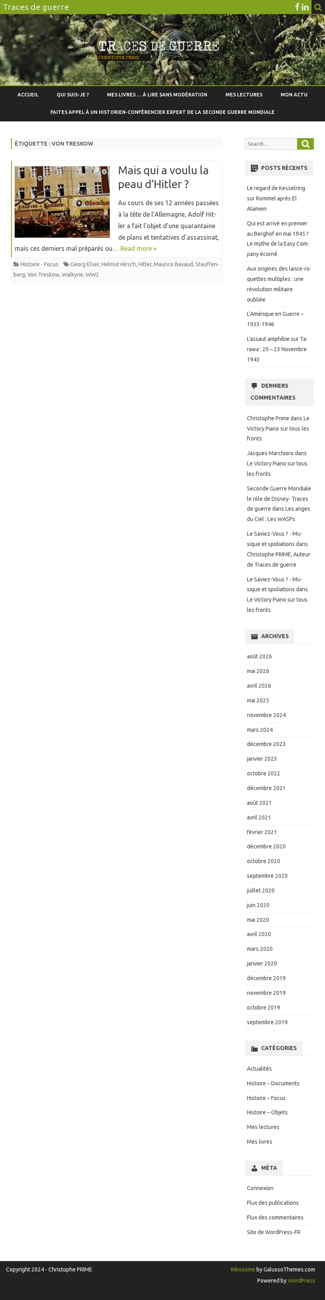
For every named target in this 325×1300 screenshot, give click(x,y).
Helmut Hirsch (118, 264)
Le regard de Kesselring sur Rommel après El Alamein (276, 198)
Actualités (259, 1068)
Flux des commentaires (275, 1217)
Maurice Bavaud (173, 264)
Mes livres (259, 1141)
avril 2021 (259, 817)
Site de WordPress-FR (273, 1232)
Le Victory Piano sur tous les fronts (278, 428)
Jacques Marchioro (270, 453)
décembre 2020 (266, 846)
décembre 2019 (266, 978)
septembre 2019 (267, 1022)
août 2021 (259, 803)
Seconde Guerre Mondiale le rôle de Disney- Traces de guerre (279, 498)
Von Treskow (43, 274)
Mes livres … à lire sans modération (157, 94)
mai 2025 (258, 700)
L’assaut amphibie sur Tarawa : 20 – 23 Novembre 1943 (277, 349)
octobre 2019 (263, 1007)
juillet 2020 (261, 890)
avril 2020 (259, 934)
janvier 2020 (262, 963)
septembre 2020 (267, 876)
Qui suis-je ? (73, 94)
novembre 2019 (266, 993)
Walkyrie (72, 274)
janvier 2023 (262, 759)
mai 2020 (258, 920)
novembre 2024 (266, 715)
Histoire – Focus (266, 1098)
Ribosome (243, 1269)
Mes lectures (244, 94)
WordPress (301, 1280)
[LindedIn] (305, 7)
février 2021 (262, 832)
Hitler (144, 264)
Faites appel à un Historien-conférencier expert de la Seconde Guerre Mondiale (162, 112)
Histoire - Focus (40, 264)
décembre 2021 (266, 788)
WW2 (92, 274)
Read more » (138, 248)
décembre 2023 (266, 744)
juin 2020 (258, 905)
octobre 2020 (263, 861)
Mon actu (294, 94)
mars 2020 (260, 949)
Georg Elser (85, 264)
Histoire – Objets (267, 1112)
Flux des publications (273, 1203)
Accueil (27, 94)
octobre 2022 (263, 773)
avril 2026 (259, 686)
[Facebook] (297, 7)
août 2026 (259, 656)
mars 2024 (260, 730)
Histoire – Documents (273, 1083)
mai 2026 (258, 671)
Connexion (260, 1188)
